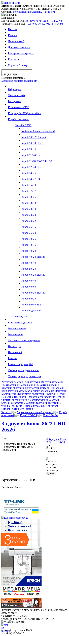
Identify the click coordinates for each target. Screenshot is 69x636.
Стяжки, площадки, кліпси (23, 370)
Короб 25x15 (28, 226)
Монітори (60, 390)
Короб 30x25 (28, 238)
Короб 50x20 (28, 268)
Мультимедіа (8, 393)
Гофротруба (14, 89)
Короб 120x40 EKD (32, 167)
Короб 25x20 (28, 232)
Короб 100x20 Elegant (33, 137)
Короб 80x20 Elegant (33, 292)
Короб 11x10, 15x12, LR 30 (36, 161)
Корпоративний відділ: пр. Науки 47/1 (33, 11)
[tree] (34, 231)
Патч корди (14, 346)
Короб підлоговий (31, 310)
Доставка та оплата (19, 47)
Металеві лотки (17, 328)
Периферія (7, 396)
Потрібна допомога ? (13, 77)
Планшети (20, 396)
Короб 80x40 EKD (31, 304)
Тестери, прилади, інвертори (24, 376)
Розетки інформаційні (20, 364)
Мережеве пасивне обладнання (19, 80)
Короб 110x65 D (30, 155)
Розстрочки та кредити (21, 53)
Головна (12, 29)
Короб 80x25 (28, 298)
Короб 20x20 (28, 214)
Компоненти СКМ (18, 107)
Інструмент (14, 101)
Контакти (13, 59)
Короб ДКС (21, 316)
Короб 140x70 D (30, 179)
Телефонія (16, 405)
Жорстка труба (16, 95)
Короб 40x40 (28, 262)
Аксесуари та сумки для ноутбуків (21, 382)
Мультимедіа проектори (30, 393)
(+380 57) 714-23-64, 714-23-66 (44, 20)
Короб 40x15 (28, 244)
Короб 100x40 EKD (32, 143)
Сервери (60, 396)
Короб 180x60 (29, 197)
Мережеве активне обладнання (36, 390)
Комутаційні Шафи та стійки (24, 113)
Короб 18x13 (28, 203)
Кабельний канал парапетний (38, 131)
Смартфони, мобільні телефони (29, 402)
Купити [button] (50, 473)
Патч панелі (15, 352)
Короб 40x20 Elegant (33, 256)
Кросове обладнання (20, 322)
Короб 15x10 (28, 185)
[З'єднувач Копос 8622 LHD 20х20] (56, 442)
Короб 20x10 (28, 209)
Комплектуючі (9, 390)
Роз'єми (12, 358)
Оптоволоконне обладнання (24, 340)
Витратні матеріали (52, 382)
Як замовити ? (16, 41)
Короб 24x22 (28, 220)
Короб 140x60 (29, 173)
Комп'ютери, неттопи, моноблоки (44, 387)
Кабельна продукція (12, 387)
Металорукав (15, 334)
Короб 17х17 (28, 191)
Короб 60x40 (28, 280)
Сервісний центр (17, 65)
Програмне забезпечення (41, 396)
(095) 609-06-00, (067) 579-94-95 (45, 23)
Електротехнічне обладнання (18, 384)
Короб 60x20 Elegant (33, 274)
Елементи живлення (47, 384)
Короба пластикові (18, 119)
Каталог (12, 35)
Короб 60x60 (28, 286)
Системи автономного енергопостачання (24, 399)
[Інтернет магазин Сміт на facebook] (4, 626)
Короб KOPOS (23, 125)
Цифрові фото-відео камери (17, 408)
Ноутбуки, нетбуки (55, 393)
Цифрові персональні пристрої (40, 405)
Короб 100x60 (29, 149)
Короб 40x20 (28, 250)
